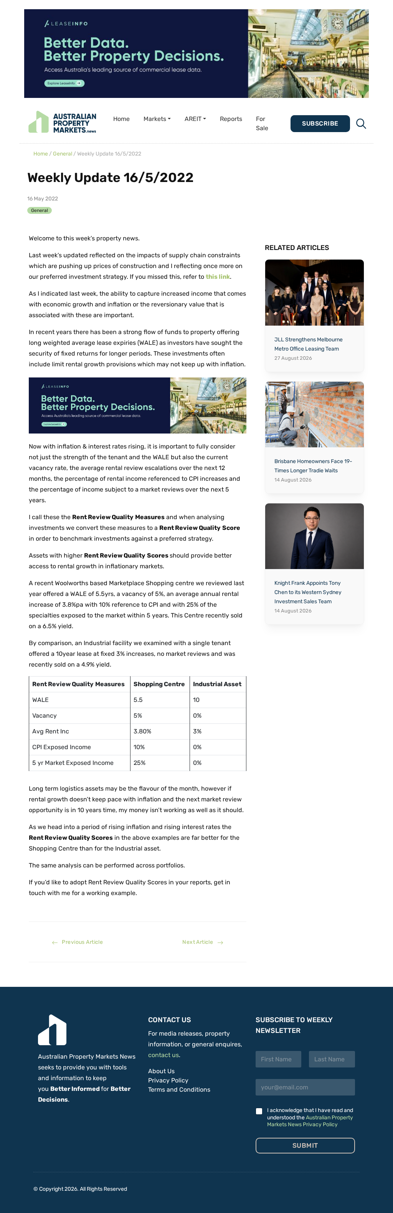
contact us (163, 1055)
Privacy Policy (168, 1080)
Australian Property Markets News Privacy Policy (310, 1121)
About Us (161, 1071)
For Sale (262, 123)
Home (121, 118)
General (62, 154)
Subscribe (320, 123)
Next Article (199, 942)
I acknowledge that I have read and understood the (310, 1117)
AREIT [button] (193, 118)
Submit (305, 1145)
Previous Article (80, 942)
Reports (231, 118)
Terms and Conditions (179, 1089)
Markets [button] (155, 118)
